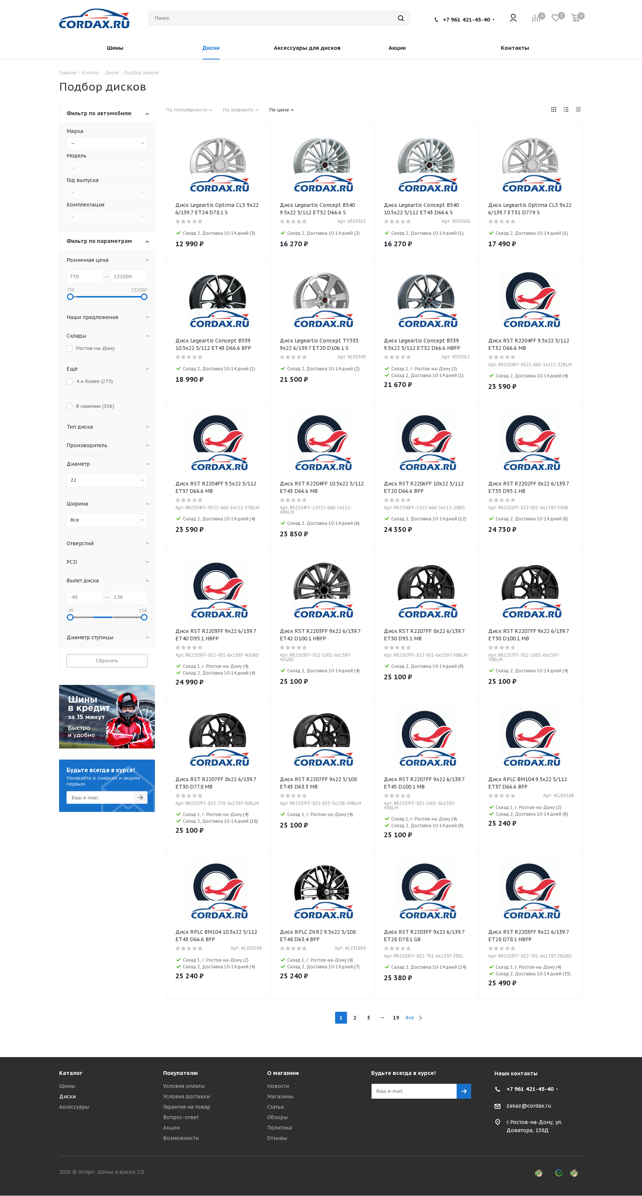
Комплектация (85, 204)
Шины (67, 1086)
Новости (278, 1086)
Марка (75, 131)
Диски (67, 1096)
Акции (171, 1127)
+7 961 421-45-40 (466, 19)
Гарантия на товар (186, 1107)
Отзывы (277, 1138)
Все (410, 1017)
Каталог (70, 1072)
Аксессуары (74, 1107)
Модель (77, 155)
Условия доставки (186, 1096)
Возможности (181, 1138)
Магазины (280, 1096)
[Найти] (401, 18)
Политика (279, 1127)
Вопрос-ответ (181, 1117)
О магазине (283, 1072)
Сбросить (107, 660)
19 (396, 1017)
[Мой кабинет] (513, 18)
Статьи (275, 1107)
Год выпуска (82, 180)
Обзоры (277, 1117)
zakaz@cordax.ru (528, 1105)
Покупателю (180, 1072)
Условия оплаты (184, 1086)
